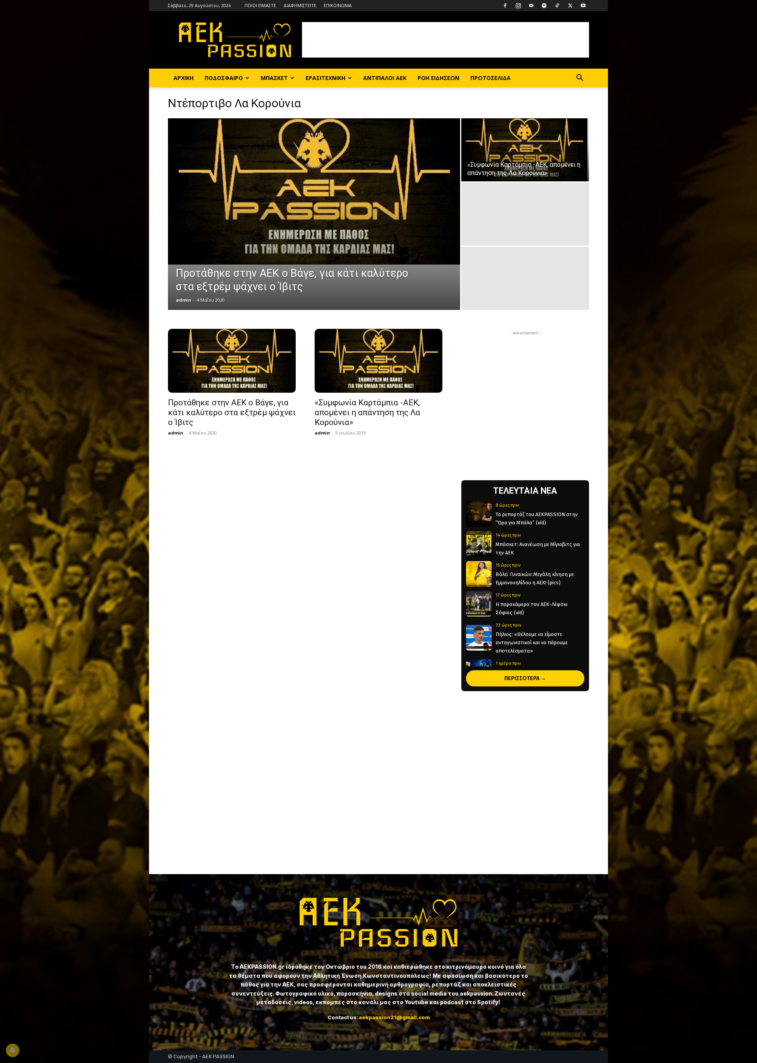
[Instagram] (518, 5)
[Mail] (531, 5)
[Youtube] (583, 5)
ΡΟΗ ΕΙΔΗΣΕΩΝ (438, 78)
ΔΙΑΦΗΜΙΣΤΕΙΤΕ (299, 5)
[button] (579, 78)
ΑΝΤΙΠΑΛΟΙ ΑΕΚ (384, 78)
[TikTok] (557, 5)
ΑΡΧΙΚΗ (183, 78)
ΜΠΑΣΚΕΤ (274, 78)
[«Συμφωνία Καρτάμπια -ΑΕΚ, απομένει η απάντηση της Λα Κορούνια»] (525, 149)
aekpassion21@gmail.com (394, 1017)
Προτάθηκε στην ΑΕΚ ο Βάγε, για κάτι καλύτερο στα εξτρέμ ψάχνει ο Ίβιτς (232, 412)
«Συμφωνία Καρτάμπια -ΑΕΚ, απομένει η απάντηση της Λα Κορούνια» (367, 412)
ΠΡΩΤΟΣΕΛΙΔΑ (490, 78)
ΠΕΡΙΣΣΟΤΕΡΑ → (525, 678)
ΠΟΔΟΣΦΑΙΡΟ (224, 78)
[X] (570, 5)
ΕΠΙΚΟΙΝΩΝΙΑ (338, 5)
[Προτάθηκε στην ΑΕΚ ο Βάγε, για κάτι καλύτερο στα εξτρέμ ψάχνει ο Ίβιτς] (314, 191)
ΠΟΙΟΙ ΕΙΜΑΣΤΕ (260, 5)
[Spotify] (544, 5)
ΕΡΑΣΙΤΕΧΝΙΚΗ (325, 78)
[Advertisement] (445, 40)
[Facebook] (505, 5)
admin (183, 300)
